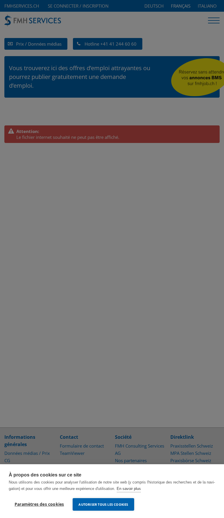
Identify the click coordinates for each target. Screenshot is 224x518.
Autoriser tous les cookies (103, 504)
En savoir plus (129, 488)
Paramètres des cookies (39, 504)
